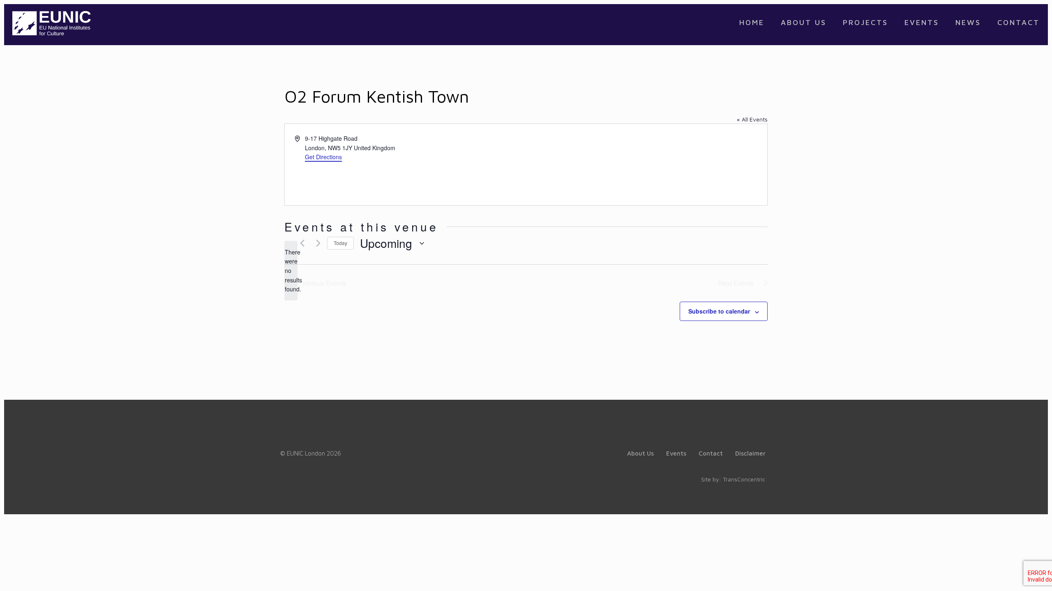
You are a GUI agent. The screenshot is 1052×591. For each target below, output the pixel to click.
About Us (640, 453)
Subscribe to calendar (719, 311)
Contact (711, 453)
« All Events (752, 119)
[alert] (291, 270)
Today (340, 242)
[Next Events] (316, 243)
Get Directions (323, 157)
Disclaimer (750, 453)
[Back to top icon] (1012, 574)
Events (676, 453)
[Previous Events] (300, 243)
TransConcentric (744, 479)
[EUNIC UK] (51, 22)
